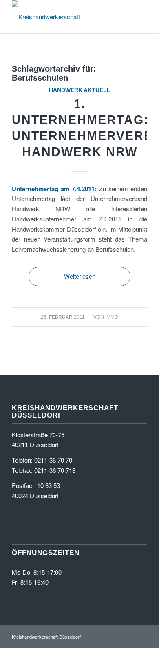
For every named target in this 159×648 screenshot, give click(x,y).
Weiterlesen (79, 276)
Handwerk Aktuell (79, 90)
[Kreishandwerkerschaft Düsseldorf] (66, 16)
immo (111, 317)
